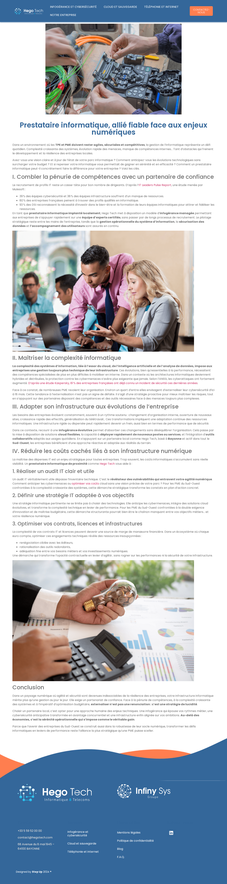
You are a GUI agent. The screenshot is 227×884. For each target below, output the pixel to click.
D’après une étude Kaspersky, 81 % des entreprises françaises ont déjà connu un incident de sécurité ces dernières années (113, 383)
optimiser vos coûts (85, 484)
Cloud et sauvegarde (120, 7)
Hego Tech (107, 464)
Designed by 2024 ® (33, 872)
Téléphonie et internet (161, 7)
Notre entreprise (63, 15)
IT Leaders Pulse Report (155, 185)
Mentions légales (128, 832)
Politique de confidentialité (135, 841)
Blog (120, 849)
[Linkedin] (171, 833)
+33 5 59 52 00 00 (30, 831)
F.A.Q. (120, 857)
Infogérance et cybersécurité (73, 7)
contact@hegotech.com (35, 837)
